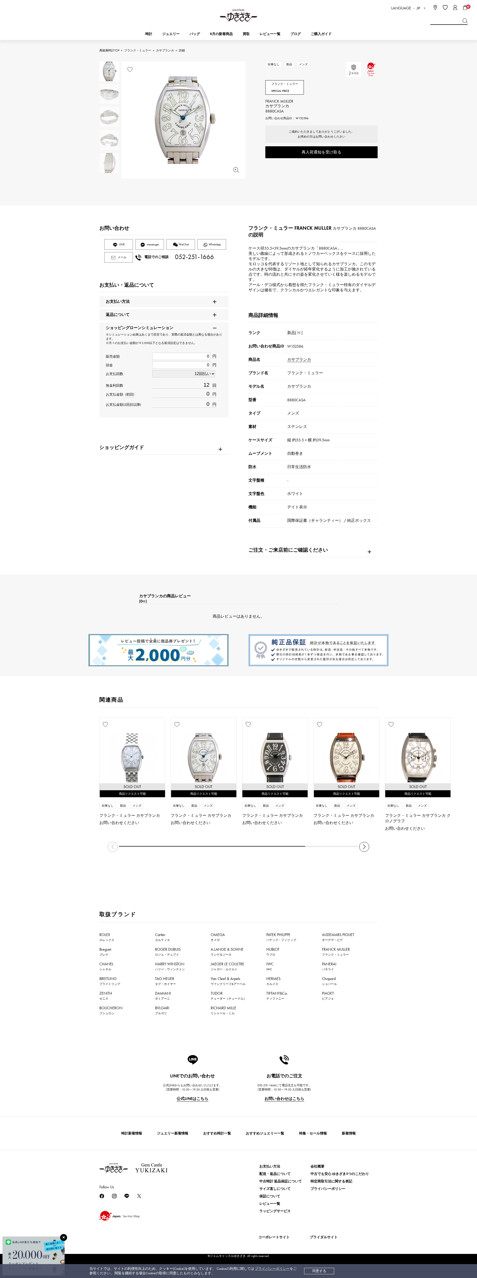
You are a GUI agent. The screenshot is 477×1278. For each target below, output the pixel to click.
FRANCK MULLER (336, 951)
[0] (465, 7)
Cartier (162, 937)
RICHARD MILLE (223, 1010)
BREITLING (109, 981)
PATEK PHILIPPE (281, 937)
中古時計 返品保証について (280, 1181)
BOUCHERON (110, 1010)
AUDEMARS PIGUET (338, 937)
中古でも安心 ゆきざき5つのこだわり (340, 1174)
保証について (269, 1196)
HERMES (273, 981)
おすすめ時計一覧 (217, 1133)
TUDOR (228, 995)
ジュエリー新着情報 (172, 1133)
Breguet (105, 951)
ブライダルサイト (324, 1237)
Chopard (329, 981)
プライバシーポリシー (272, 1269)
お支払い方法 (269, 1166)
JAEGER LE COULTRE (227, 966)
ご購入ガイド (321, 34)
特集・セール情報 (313, 1133)
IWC (270, 966)
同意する (319, 1271)
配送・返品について (275, 1174)
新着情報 (349, 1133)
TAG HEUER (165, 981)
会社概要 (317, 1166)
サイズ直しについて (275, 1189)
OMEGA (218, 937)
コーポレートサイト (274, 1237)
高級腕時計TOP (109, 50)
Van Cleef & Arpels (228, 981)
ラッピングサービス (275, 1211)
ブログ (295, 34)
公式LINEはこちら (192, 1098)
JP (418, 8)
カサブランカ (165, 50)
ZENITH (105, 995)
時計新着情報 (131, 1133)
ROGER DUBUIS (168, 951)
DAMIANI (163, 995)
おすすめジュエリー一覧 (265, 1133)
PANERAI (329, 966)
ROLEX (106, 937)
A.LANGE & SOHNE (227, 951)
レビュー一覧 (269, 1204)
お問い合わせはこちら (284, 1098)
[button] (364, 847)
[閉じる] (63, 1237)
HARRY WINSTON (170, 966)
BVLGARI (162, 1010)
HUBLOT (272, 951)
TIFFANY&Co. (277, 995)
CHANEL (106, 966)
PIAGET (328, 995)
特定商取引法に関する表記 (331, 1181)
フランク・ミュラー (137, 50)
